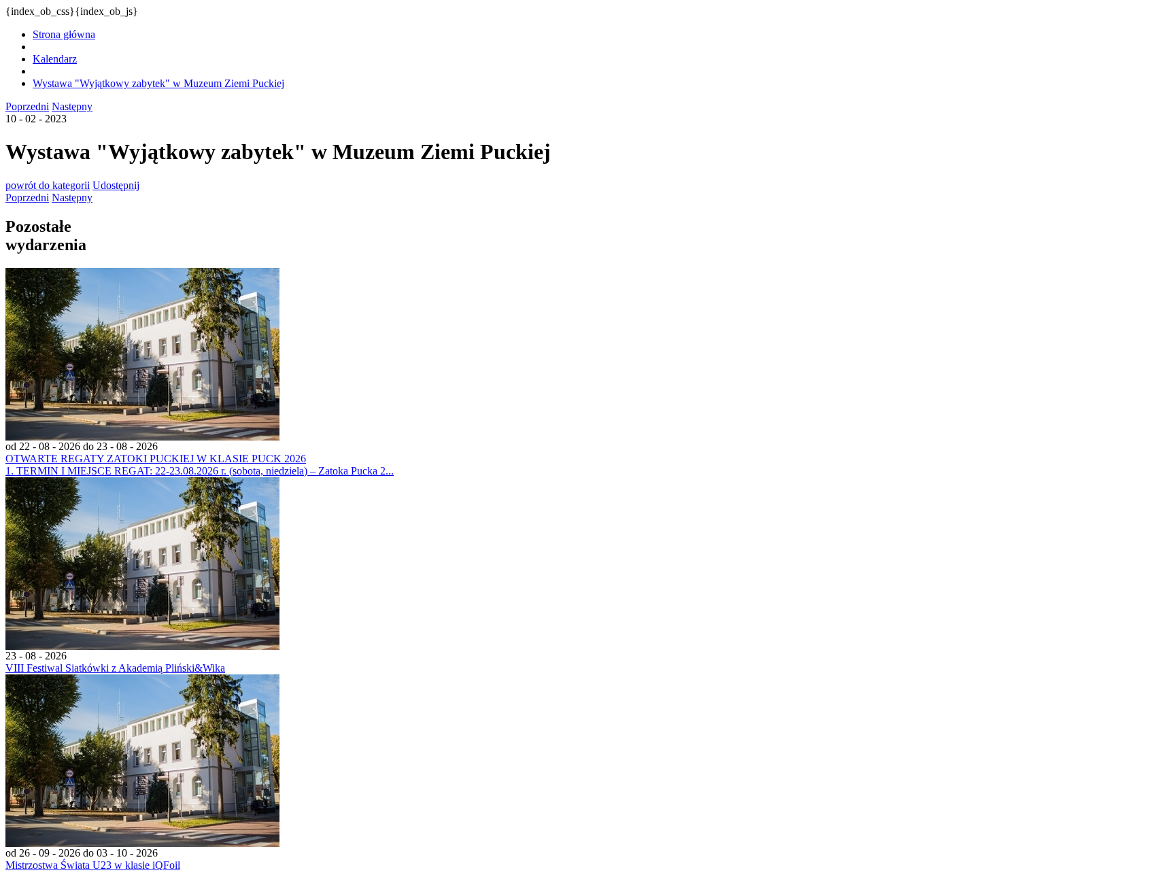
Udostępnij (115, 185)
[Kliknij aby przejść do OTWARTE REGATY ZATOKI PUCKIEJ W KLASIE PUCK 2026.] (142, 437)
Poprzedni (27, 106)
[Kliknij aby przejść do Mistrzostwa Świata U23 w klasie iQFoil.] (142, 843)
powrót (47, 185)
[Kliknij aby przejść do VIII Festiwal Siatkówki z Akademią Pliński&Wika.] (142, 646)
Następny (72, 106)
